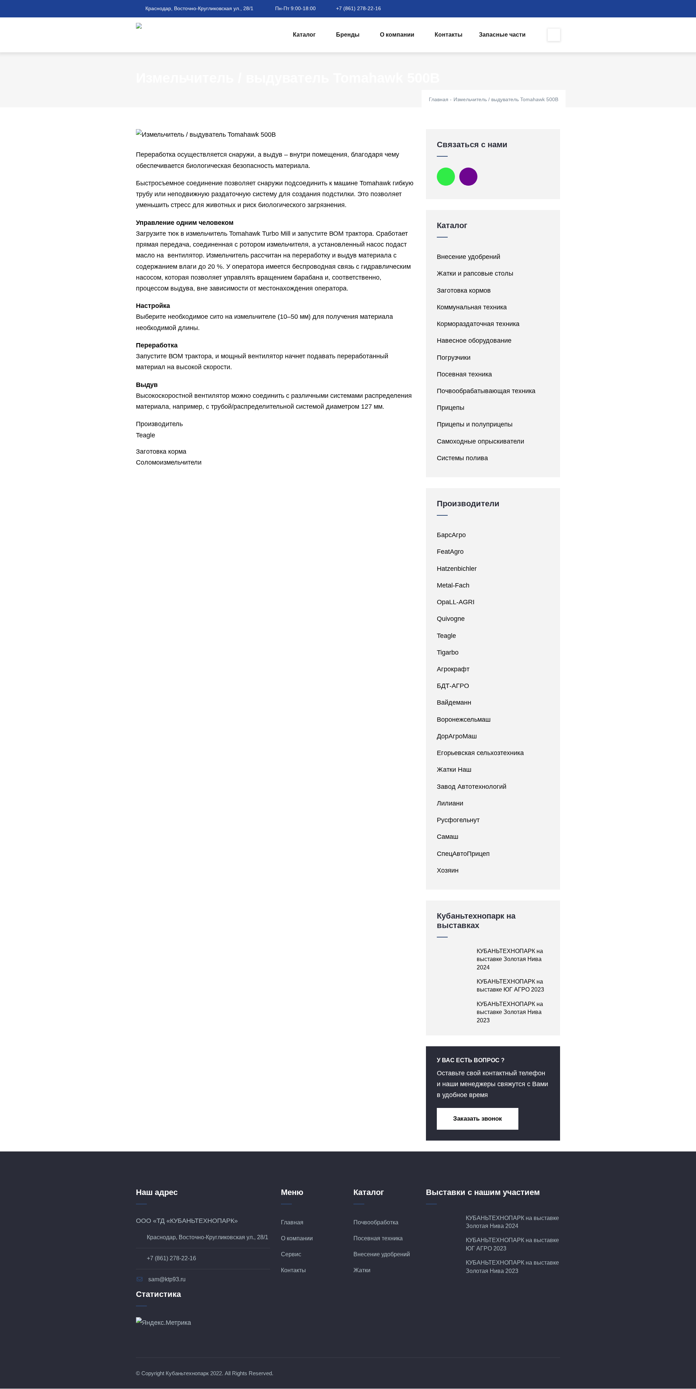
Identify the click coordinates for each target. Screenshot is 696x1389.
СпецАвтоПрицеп (463, 853)
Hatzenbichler (457, 568)
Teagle (145, 435)
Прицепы (450, 407)
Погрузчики (454, 357)
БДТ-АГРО (453, 685)
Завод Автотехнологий (471, 786)
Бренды (348, 35)
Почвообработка (375, 1222)
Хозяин (448, 870)
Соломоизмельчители (169, 462)
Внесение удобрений (468, 256)
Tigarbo (448, 652)
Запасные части (502, 35)
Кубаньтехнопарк (187, 1373)
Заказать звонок (477, 1118)
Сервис (291, 1254)
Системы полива (462, 458)
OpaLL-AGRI (456, 602)
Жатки (361, 1270)
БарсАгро (451, 535)
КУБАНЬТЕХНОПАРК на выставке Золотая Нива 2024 (510, 959)
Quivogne (451, 618)
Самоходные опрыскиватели (480, 441)
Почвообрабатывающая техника (486, 391)
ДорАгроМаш (457, 736)
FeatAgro (450, 551)
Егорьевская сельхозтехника (480, 753)
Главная (438, 99)
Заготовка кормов (464, 290)
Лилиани (450, 803)
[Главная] (151, 28)
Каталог (304, 35)
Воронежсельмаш (463, 719)
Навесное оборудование (474, 340)
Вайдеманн (454, 702)
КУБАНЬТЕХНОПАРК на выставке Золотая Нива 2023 (510, 1012)
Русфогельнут (458, 820)
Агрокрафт (453, 669)
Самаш (447, 836)
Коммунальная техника (472, 307)
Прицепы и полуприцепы (475, 424)
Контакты (449, 35)
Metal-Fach (453, 585)
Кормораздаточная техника (478, 323)
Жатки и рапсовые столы (475, 273)
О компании (397, 35)
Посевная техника (464, 374)
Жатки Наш (454, 769)
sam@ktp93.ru (166, 1279)
